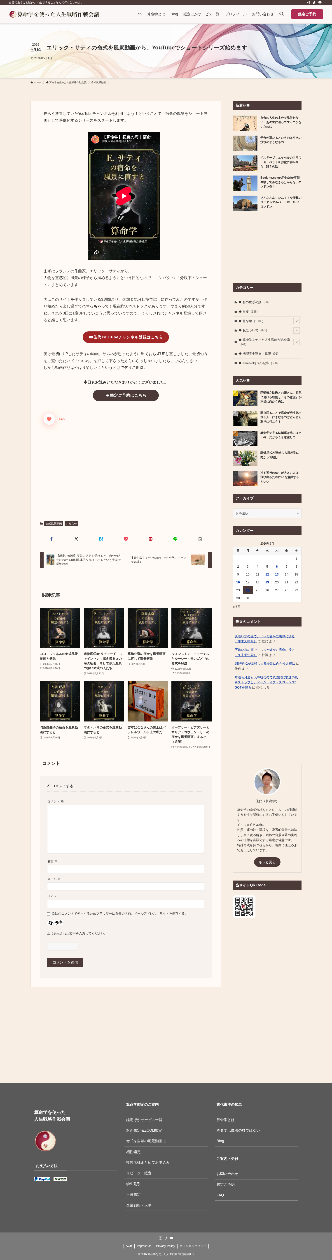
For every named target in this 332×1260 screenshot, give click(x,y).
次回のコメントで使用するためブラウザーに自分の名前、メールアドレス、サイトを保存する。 (120, 913)
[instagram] (308, 2)
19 (267, 582)
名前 (52, 861)
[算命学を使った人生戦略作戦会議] (54, 14)
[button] (51, 539)
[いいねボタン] (49, 419)
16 (238, 582)
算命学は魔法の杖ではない (238, 1130)
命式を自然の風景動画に (146, 1141)
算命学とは (226, 1120)
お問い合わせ (227, 1174)
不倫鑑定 (133, 1194)
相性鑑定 (133, 1152)
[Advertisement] (126, 475)
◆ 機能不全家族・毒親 (258, 353)
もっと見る (267, 862)
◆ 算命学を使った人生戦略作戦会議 (264, 342)
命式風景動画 (54, 523)
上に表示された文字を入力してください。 (77, 933)
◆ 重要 (247, 311)
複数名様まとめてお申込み (148, 1162)
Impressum (144, 1246)
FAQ (220, 1195)
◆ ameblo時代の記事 (258, 363)
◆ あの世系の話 (253, 302)
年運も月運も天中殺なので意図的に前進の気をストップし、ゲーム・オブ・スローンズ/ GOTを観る (266, 682)
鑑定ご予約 (307, 14)
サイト (52, 896)
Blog (220, 1141)
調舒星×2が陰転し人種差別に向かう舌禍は (265, 663)
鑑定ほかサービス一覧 (144, 1120)
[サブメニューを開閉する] (296, 321)
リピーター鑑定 (139, 1173)
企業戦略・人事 (139, 1205)
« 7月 (237, 606)
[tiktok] (314, 2)
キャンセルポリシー (193, 1246)
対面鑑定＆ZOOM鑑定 (144, 1130)
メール (54, 879)
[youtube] (320, 2)
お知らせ (71, 523)
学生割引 (133, 1184)
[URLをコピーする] (200, 539)
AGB (129, 1246)
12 (267, 574)
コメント (55, 801)
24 (248, 590)
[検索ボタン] (281, 14)
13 (277, 574)
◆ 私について (252, 330)
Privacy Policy (165, 1246)
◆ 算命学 (250, 321)
